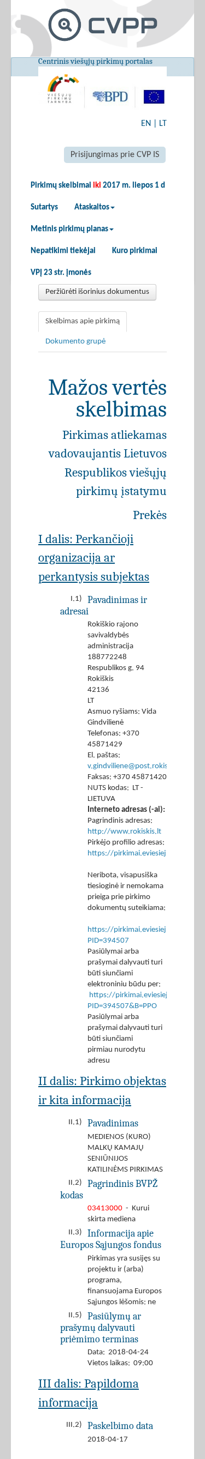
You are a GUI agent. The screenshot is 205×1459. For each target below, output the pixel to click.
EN (146, 123)
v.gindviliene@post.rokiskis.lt (135, 766)
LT (163, 123)
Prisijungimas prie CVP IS (115, 154)
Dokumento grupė (75, 341)
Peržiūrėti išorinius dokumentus (97, 292)
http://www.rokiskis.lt (124, 832)
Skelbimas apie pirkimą (82, 321)
